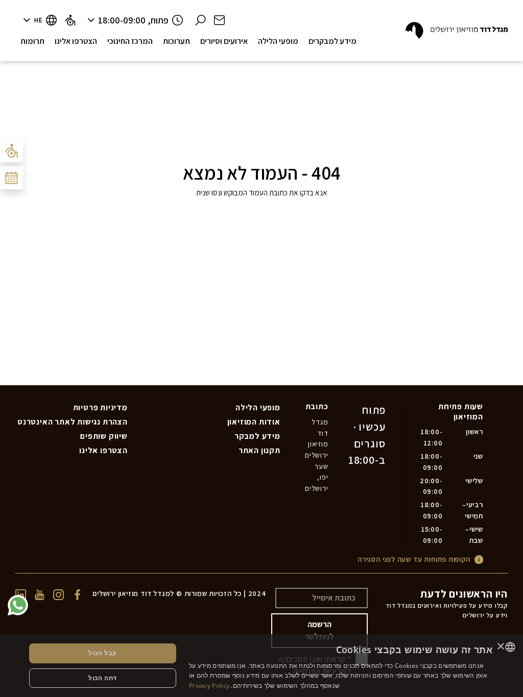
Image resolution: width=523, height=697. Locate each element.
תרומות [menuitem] (32, 41)
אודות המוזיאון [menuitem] (253, 421)
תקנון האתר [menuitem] (259, 450)
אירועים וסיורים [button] (224, 41)
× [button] (501, 647)
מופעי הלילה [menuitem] (257, 407)
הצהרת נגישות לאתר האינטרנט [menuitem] (72, 421)
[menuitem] (70, 20)
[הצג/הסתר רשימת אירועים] (11, 177)
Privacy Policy (209, 685)
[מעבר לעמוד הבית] (457, 30)
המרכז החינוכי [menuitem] (130, 41)
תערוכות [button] (176, 41)
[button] (219, 20)
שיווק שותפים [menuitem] (104, 436)
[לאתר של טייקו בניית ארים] (254, 608)
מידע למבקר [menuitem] (257, 436)
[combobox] (510, 647)
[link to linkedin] (20, 593)
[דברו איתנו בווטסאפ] (18, 605)
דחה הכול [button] (102, 678)
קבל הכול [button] (102, 653)
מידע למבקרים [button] (332, 41)
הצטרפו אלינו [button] (76, 41)
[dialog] (261, 665)
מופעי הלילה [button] (278, 41)
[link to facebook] (77, 593)
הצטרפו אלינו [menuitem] (103, 450)
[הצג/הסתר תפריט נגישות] (11, 150)
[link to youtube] (39, 593)
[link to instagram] (58, 593)
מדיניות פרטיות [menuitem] (100, 407)
